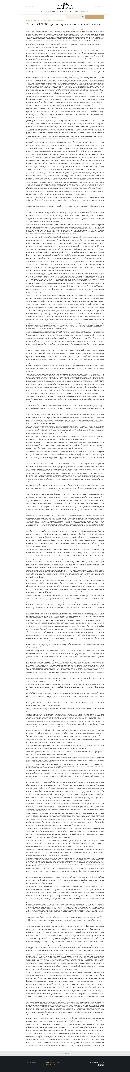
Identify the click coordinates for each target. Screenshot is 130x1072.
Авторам (50, 16)
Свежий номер (30, 16)
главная (28, 20)
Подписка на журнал (52, 1062)
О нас (44, 16)
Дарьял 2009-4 (37, 20)
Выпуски (32, 20)
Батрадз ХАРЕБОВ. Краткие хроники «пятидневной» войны (53, 20)
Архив (38, 16)
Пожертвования (51, 1064)
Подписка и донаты (94, 16)
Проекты (58, 16)
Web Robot (101, 1062)
